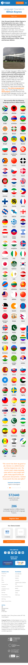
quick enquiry (6, 91)
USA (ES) (17, 580)
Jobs (2, 578)
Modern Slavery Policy (6, 601)
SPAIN (16, 592)
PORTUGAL (17, 595)
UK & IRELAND (18, 574)
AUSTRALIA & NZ (18, 586)
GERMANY (17, 590)
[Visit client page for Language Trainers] (14, 650)
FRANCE (17, 578)
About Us (4, 575)
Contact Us (4, 573)
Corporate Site (5, 584)
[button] (9, 487)
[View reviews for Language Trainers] (14, 656)
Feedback (4, 586)
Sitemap (3, 592)
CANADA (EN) (18, 582)
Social (3, 582)
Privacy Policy (4, 594)
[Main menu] (26, 3)
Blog (3, 580)
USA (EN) (17, 576)
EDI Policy (4, 599)
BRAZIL (16, 588)
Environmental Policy (6, 596)
